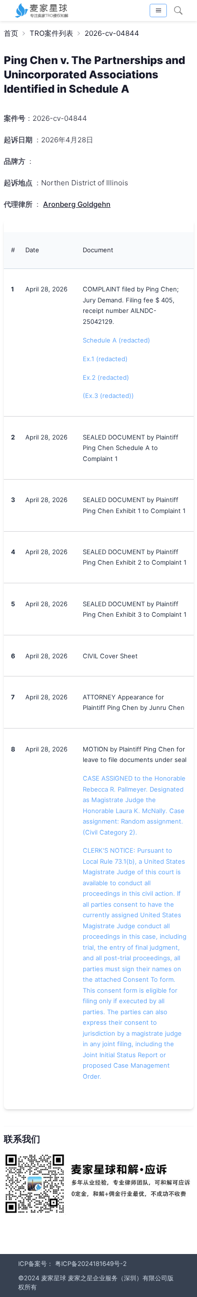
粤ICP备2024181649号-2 (91, 1263)
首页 (11, 33)
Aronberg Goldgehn (76, 204)
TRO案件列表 (51, 33)
